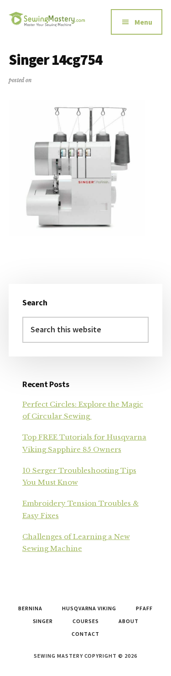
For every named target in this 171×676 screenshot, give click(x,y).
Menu (143, 21)
